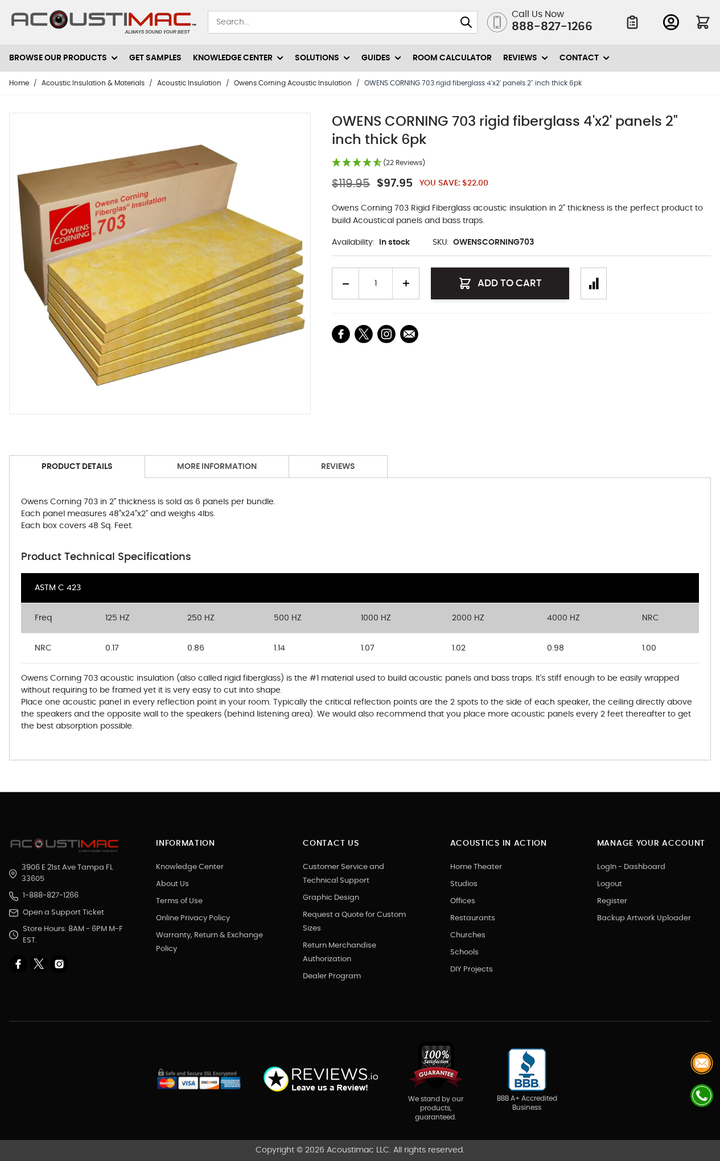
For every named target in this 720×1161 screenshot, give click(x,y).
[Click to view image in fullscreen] (160, 263)
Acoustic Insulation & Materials (93, 83)
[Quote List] (632, 22)
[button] (378, 163)
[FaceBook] (341, 334)
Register (612, 901)
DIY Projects (471, 969)
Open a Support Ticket (63, 912)
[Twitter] (40, 964)
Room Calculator (452, 58)
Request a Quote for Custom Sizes (354, 921)
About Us (172, 884)
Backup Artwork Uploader (644, 918)
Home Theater (476, 867)
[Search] (466, 22)
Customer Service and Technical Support (343, 873)
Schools (464, 952)
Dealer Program (332, 976)
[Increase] (406, 283)
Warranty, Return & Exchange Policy (209, 942)
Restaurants (472, 918)
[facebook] (19, 964)
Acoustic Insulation (189, 83)
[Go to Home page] (104, 22)
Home (19, 83)
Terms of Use (179, 901)
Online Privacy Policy (193, 918)
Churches (468, 935)
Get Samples (155, 58)
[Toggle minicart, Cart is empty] (703, 22)
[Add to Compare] (594, 283)
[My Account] (671, 22)
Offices (462, 901)
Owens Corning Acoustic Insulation (293, 83)
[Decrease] (345, 283)
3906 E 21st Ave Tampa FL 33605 (67, 873)
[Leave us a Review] (320, 1079)
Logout (609, 884)
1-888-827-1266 (51, 895)
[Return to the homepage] (66, 845)
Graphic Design (331, 897)
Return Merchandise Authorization (339, 952)
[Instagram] (59, 964)
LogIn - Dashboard (631, 867)
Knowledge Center (190, 867)
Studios (464, 884)
